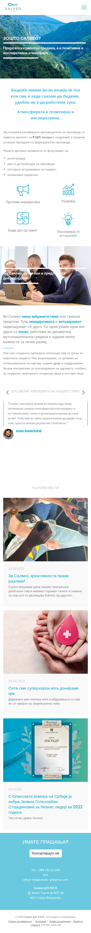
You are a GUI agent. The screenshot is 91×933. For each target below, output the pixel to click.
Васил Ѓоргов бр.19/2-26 (47, 893)
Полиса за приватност (20, 921)
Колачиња (40, 921)
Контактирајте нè (45, 853)
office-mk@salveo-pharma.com (45, 880)
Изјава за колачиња (59, 921)
